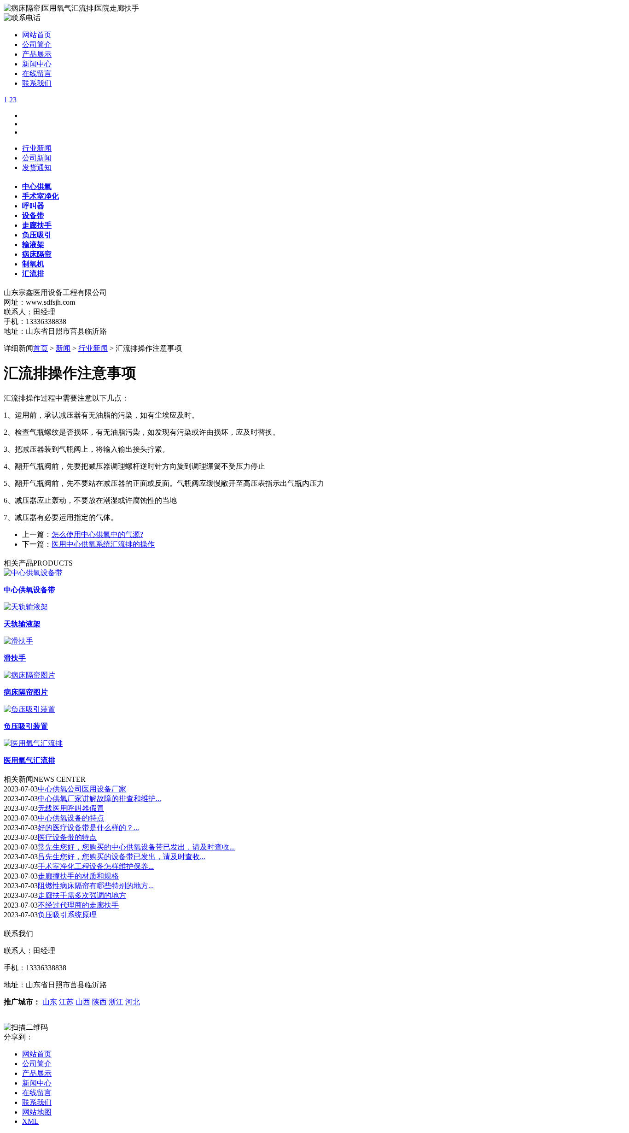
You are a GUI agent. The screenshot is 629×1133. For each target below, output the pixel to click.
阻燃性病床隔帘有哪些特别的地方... (96, 886)
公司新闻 (37, 158)
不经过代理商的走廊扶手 (78, 905)
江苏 (66, 1002)
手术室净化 (40, 196)
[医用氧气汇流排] (33, 743)
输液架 (33, 244)
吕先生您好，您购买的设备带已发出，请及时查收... (121, 857)
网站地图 (37, 1112)
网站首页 (37, 35)
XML (30, 1121)
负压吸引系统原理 (67, 915)
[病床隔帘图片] (29, 675)
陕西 (99, 1002)
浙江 (116, 1002)
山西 (83, 1002)
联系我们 (37, 83)
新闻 (63, 348)
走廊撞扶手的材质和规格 (78, 876)
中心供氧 (37, 186)
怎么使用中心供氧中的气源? (97, 534)
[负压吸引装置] (29, 709)
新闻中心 (37, 64)
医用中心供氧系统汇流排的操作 (103, 544)
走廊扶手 (37, 225)
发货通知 (37, 167)
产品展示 (37, 54)
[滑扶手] (18, 641)
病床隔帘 (37, 254)
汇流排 (33, 273)
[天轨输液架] (26, 607)
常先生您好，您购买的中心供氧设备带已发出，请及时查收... (136, 847)
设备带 (33, 215)
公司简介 (37, 44)
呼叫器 (33, 206)
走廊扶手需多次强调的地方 (82, 895)
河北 (132, 1002)
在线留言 (37, 73)
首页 (40, 348)
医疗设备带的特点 (67, 837)
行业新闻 (37, 148)
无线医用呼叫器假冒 (71, 808)
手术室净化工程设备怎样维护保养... (96, 866)
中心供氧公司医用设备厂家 (82, 789)
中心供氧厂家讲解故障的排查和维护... (99, 799)
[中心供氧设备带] (33, 573)
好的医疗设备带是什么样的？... (88, 828)
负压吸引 (37, 235)
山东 (49, 1002)
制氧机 (33, 264)
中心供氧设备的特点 (71, 818)
